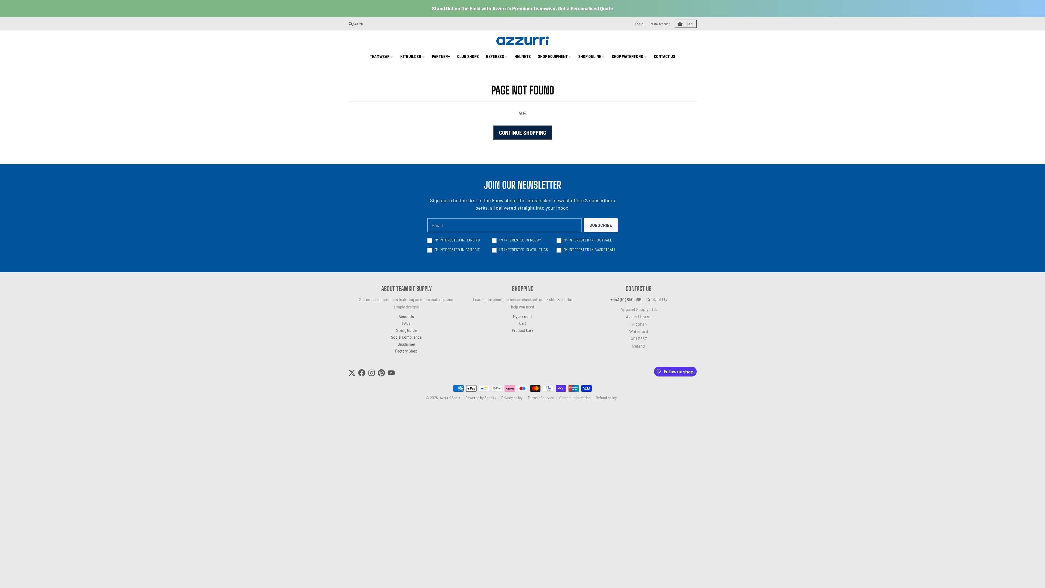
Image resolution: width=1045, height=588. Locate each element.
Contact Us (656, 299)
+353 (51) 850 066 (625, 299)
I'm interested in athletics (523, 249)
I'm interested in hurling (457, 240)
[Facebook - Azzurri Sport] (361, 372)
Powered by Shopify (480, 397)
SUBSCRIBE (600, 225)
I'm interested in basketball (590, 249)
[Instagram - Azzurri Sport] (371, 372)
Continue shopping (522, 132)
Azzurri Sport (450, 397)
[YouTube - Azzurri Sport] (391, 372)
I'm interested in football (588, 240)
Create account (659, 24)
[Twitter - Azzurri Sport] (352, 372)
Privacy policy (511, 397)
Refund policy (606, 397)
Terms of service (541, 397)
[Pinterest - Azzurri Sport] (381, 372)
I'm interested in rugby (520, 240)
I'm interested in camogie (457, 249)
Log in (639, 24)
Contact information (575, 397)
